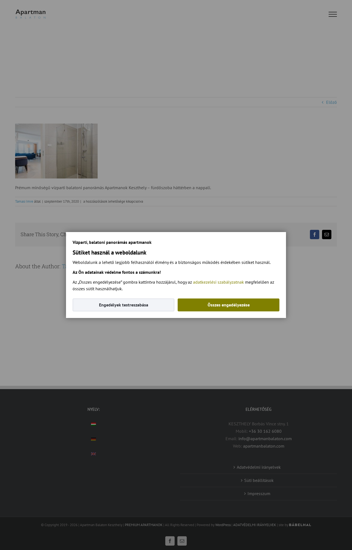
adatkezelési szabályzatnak (218, 282)
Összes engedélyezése (229, 305)
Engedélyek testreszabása (123, 305)
